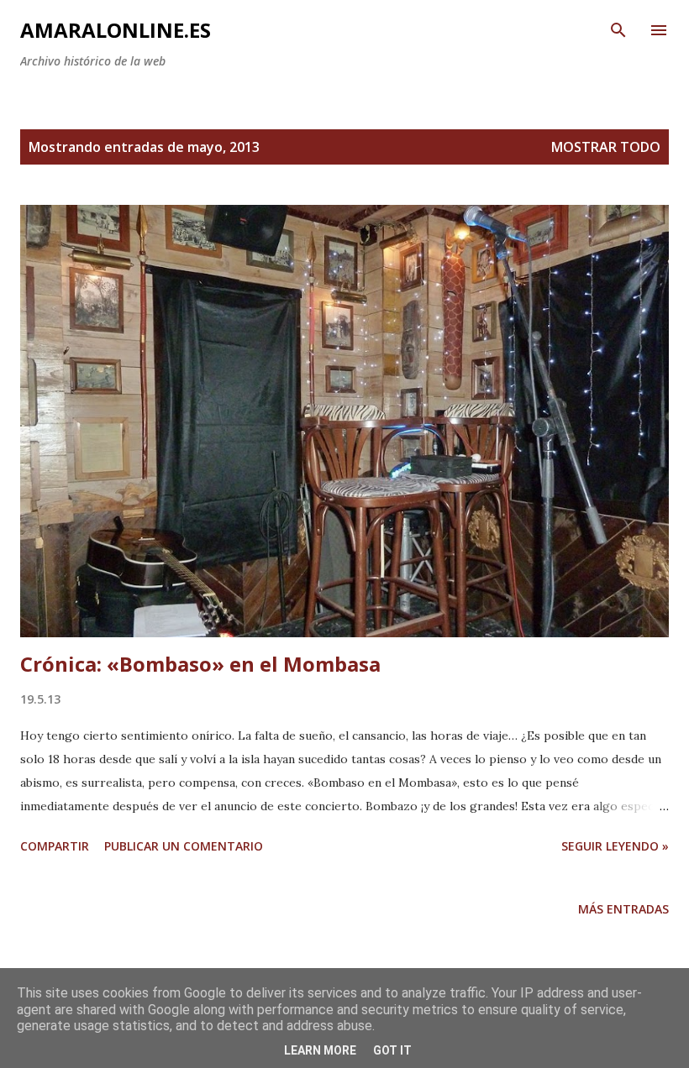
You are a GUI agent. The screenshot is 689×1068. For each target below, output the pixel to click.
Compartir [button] (54, 846)
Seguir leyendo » (615, 846)
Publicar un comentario (183, 846)
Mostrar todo (605, 147)
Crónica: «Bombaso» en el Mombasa (200, 664)
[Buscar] (618, 30)
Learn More (320, 1050)
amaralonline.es (115, 30)
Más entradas (623, 909)
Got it (392, 1050)
